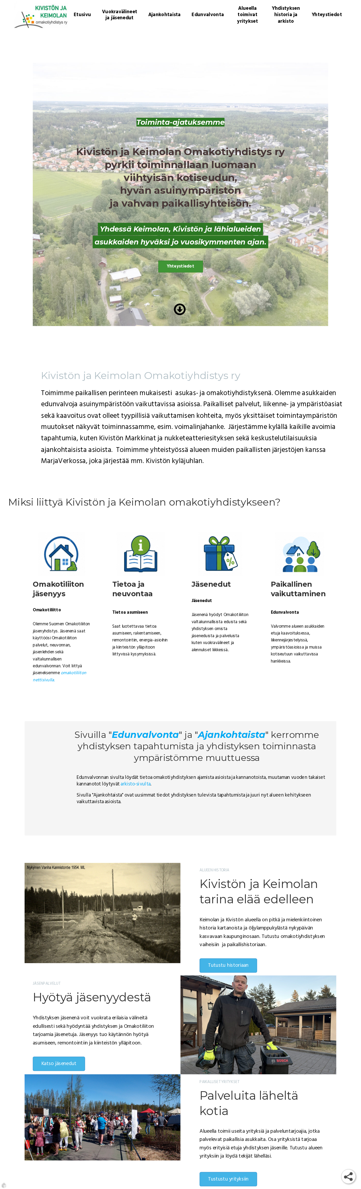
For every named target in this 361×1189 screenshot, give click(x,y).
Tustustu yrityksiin (228, 1179)
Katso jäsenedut (58, 1064)
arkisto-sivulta (135, 784)
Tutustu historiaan (228, 965)
